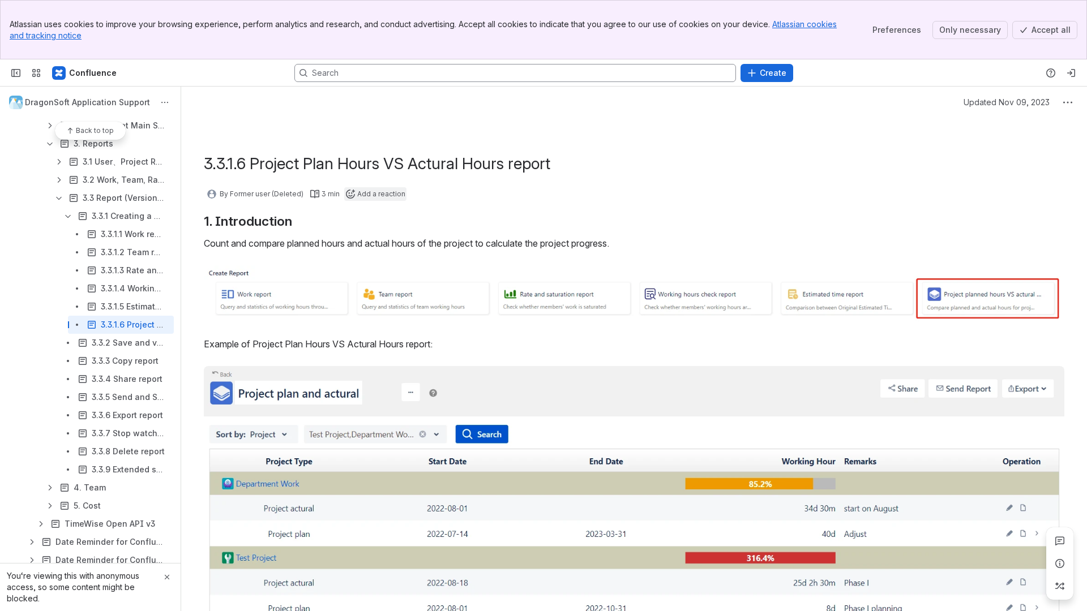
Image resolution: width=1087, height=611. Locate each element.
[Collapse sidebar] (16, 73)
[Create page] (1060, 586)
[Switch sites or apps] (36, 73)
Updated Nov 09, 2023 (1007, 102)
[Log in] (1071, 73)
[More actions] (165, 102)
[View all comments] (1060, 541)
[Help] (1051, 73)
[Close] (167, 577)
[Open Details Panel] (1060, 563)
